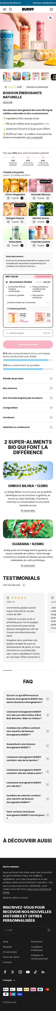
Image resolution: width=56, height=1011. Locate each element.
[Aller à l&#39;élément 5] (45, 76)
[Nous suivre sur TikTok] (35, 972)
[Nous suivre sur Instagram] (20, 972)
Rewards (7, 946)
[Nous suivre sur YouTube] (28, 972)
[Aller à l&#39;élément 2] (17, 76)
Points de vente (11, 957)
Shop (5, 941)
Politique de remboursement (39, 957)
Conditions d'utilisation (37, 948)
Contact (7, 962)
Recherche (36, 941)
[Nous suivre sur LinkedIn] (43, 972)
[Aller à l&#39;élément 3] (26, 76)
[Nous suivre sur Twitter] (13, 972)
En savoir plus (28, 510)
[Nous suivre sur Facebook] (5, 972)
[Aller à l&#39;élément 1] (7, 76)
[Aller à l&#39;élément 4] (36, 76)
